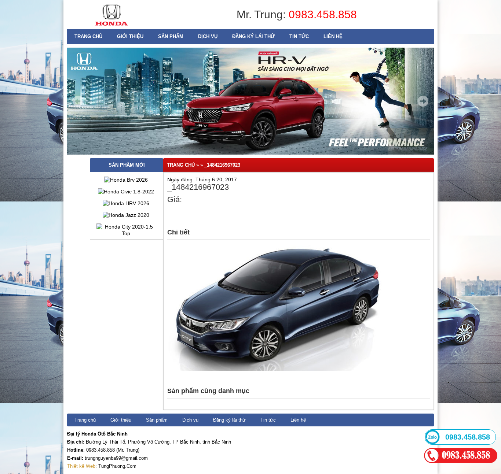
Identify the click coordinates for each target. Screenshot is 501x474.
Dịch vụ (207, 36)
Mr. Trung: (263, 14)
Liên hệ (333, 36)
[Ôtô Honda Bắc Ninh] (111, 27)
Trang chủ (88, 36)
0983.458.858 (323, 14)
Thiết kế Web (81, 466)
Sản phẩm (170, 36)
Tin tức (299, 36)
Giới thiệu (130, 36)
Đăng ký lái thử (253, 36)
